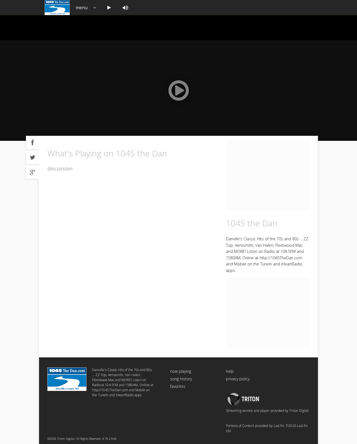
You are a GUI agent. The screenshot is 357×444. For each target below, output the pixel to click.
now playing (180, 371)
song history (181, 378)
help (230, 371)
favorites (177, 386)
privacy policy (238, 378)
